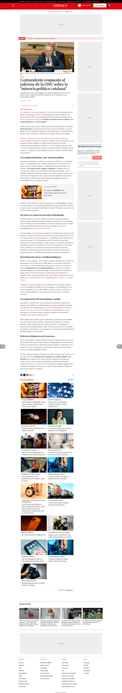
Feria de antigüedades (87, 1)
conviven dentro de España (41, 228)
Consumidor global (46, 676)
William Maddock (61, 1)
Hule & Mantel (44, 678)
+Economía (22, 678)
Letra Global (44, 670)
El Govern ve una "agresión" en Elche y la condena (41, 38)
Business (21, 665)
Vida (20, 668)
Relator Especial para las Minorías (31, 119)
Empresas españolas (68, 681)
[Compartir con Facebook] (21, 375)
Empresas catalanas (68, 678)
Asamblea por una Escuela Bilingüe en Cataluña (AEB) (40, 112)
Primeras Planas (24, 684)
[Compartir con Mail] (30, 375)
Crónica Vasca (44, 665)
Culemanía (43, 668)
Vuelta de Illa (28, 1)
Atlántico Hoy (44, 673)
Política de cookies (68, 676)
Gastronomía (23, 681)
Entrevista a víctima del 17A (38, 1)
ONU (32, 105)
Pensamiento (23, 673)
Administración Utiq (68, 686)
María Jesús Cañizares (26, 109)
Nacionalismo (26, 105)
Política (22, 76)
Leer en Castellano (5, 8)
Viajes (20, 676)
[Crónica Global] (61, 5)
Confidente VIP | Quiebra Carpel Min (74, 1)
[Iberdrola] (68, 11)
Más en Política (25, 604)
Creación (21, 670)
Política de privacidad (69, 673)
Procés (36, 105)
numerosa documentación (63, 265)
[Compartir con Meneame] (27, 375)
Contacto (65, 668)
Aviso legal (65, 665)
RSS (63, 670)
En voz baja (22, 686)
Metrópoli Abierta (46, 662)
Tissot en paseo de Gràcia (51, 1)
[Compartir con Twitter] (24, 375)
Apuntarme (97, 158)
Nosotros (65, 662)
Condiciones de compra (69, 684)
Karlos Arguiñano (96, 1)
